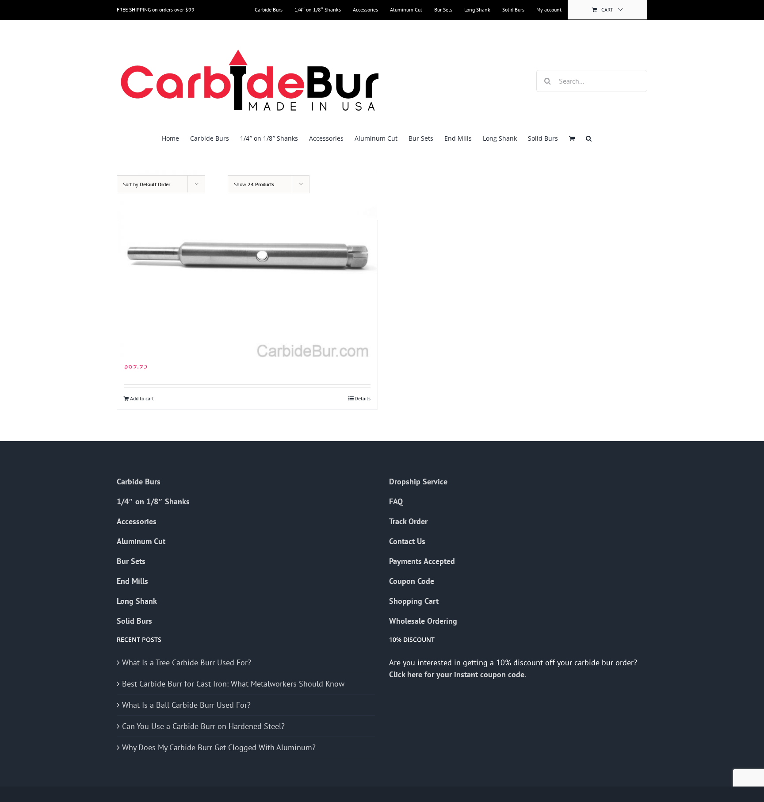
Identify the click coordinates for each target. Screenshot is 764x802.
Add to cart (142, 398)
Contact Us (407, 541)
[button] (589, 138)
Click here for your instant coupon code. (458, 674)
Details (363, 398)
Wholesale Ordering (423, 621)
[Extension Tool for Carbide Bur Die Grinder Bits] (247, 267)
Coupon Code (411, 581)
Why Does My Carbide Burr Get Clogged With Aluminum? (219, 747)
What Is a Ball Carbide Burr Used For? (186, 705)
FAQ (396, 501)
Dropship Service (418, 481)
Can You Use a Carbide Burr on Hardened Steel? (203, 726)
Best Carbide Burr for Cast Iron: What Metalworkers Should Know (233, 684)
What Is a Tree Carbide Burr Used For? (186, 662)
